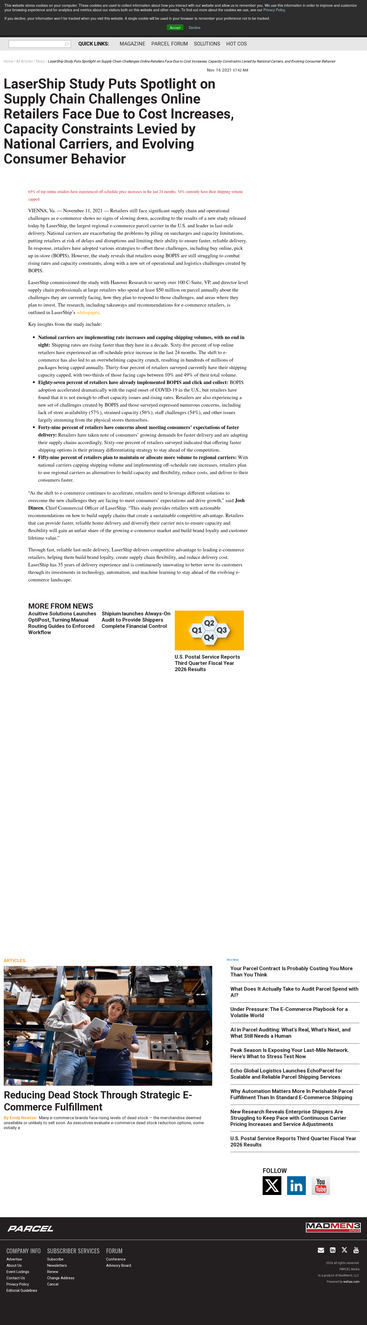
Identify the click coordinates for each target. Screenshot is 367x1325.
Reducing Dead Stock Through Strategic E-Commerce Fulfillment (98, 1101)
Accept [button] (175, 27)
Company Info (23, 1250)
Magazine (132, 44)
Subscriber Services (73, 1250)
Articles (14, 960)
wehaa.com (351, 1281)
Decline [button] (194, 27)
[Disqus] (138, 750)
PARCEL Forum (169, 44)
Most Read (233, 959)
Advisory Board (118, 1265)
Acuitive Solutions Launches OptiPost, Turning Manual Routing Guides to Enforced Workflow (62, 623)
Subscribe (55, 1259)
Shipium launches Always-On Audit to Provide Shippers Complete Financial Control (136, 620)
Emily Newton (23, 1117)
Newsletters (57, 1265)
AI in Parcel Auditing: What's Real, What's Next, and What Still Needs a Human (290, 1033)
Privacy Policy (274, 9)
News (83, 606)
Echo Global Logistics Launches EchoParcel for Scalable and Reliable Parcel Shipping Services (286, 1074)
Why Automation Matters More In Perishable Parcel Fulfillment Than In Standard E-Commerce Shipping (291, 1094)
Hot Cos (236, 44)
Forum (114, 1250)
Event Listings (17, 1271)
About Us (14, 1265)
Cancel (52, 1284)
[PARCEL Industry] (31, 1228)
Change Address (60, 1278)
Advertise (14, 1259)
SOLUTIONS (207, 44)
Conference (116, 1259)
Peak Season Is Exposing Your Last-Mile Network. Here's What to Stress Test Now (289, 1053)
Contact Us (15, 1278)
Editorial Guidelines (21, 1290)
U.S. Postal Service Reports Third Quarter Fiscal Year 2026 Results (207, 663)
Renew (52, 1271)
